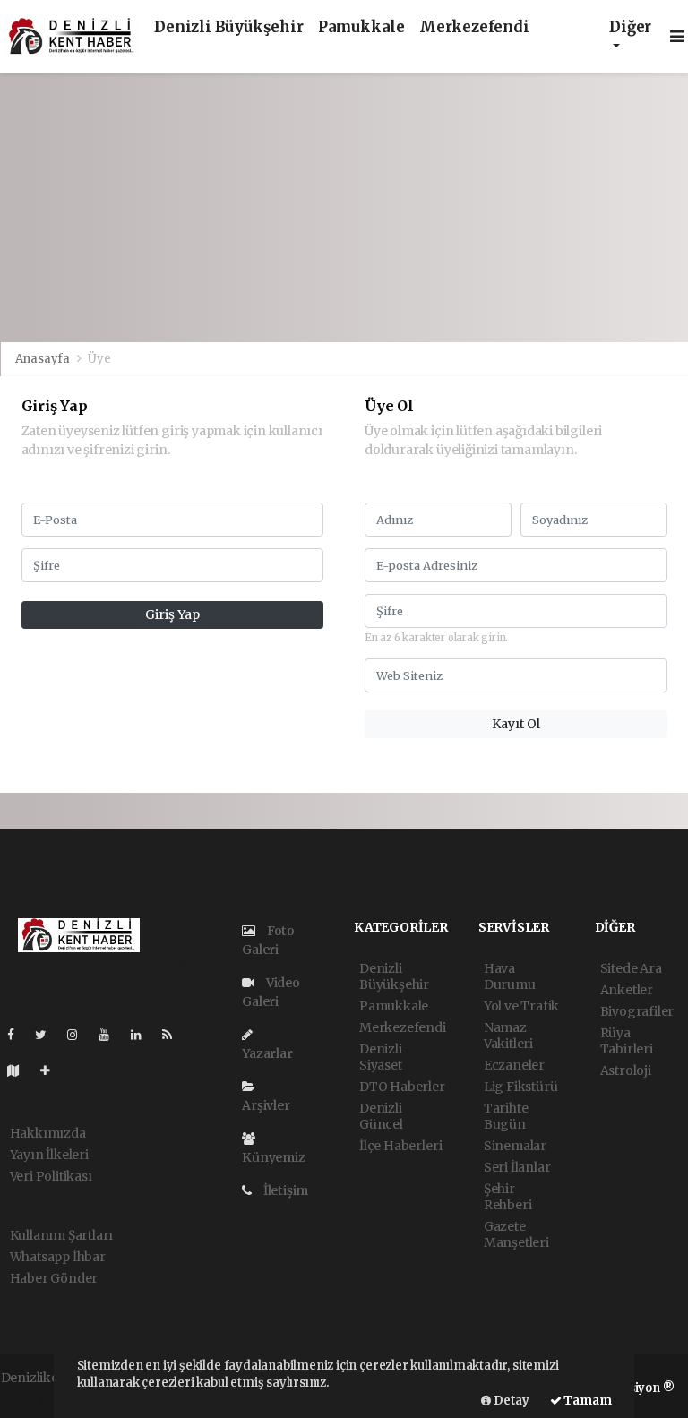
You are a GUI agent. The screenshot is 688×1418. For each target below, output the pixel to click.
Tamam (587, 1400)
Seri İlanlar (517, 1167)
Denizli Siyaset (380, 1057)
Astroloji (625, 1070)
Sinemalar (515, 1146)
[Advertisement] (344, 207)
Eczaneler (514, 1065)
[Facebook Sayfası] (18, 1035)
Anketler (626, 990)
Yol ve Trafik (522, 1006)
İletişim (284, 1190)
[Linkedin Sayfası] (143, 1035)
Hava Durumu (510, 976)
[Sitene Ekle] (52, 1070)
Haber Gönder (54, 1278)
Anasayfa (44, 358)
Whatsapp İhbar (58, 1257)
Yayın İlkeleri (49, 1155)
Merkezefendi (474, 27)
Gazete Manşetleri (516, 1234)
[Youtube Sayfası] (111, 1035)
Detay (510, 1400)
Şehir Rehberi (508, 1197)
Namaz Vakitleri (508, 1035)
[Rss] (174, 1035)
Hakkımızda (48, 1133)
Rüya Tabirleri (626, 1041)
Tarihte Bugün (506, 1116)
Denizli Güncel (381, 1116)
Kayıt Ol (516, 724)
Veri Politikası (51, 1176)
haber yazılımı (45, 1396)
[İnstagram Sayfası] (79, 1035)
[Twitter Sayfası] (48, 1035)
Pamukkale (361, 27)
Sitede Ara (631, 968)
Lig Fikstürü (521, 1087)
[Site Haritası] (20, 1070)
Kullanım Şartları (62, 1235)
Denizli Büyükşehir (229, 27)
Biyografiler (637, 1011)
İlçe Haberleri (400, 1146)
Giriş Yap (172, 614)
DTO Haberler (402, 1087)
